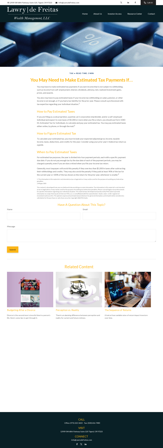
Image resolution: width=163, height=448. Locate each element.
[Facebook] (135, 2)
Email (85, 209)
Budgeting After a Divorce (21, 310)
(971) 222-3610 (76, 423)
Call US (150, 3)
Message (11, 226)
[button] (85, 13)
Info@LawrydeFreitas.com (68, 3)
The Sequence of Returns (118, 310)
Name (9, 209)
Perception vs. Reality (67, 310)
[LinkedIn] (128, 2)
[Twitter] (121, 2)
